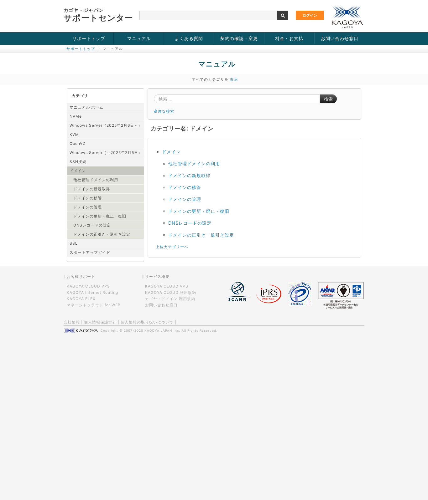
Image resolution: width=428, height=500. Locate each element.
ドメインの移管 (87, 198)
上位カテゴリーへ (172, 246)
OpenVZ (78, 143)
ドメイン (78, 170)
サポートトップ (88, 38)
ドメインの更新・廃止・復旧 (99, 216)
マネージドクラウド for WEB (94, 305)
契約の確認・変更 (239, 38)
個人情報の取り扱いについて (147, 322)
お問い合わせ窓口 (339, 38)
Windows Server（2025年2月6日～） (106, 125)
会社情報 (72, 322)
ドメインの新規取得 (91, 188)
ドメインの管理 (87, 207)
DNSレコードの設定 (92, 225)
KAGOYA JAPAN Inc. (162, 330)
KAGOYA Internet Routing (92, 292)
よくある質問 (189, 38)
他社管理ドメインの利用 (95, 179)
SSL (74, 243)
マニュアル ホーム (86, 107)
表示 (234, 79)
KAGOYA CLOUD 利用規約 (170, 292)
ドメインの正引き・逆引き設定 (101, 234)
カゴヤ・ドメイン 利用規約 (170, 298)
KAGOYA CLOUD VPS (88, 286)
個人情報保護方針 (100, 322)
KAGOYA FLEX (81, 298)
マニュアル (139, 38)
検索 (328, 98)
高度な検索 (164, 111)
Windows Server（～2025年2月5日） (106, 152)
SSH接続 (78, 161)
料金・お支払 (289, 38)
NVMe (76, 116)
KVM (74, 134)
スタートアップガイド (90, 252)
